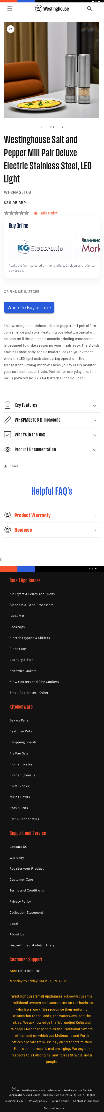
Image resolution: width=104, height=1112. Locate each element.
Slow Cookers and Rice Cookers (34, 681)
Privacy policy (38, 1101)
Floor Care (18, 648)
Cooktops (17, 627)
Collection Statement (26, 912)
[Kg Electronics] (40, 246)
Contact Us (18, 846)
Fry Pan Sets (19, 753)
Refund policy (60, 1101)
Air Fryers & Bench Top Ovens (32, 594)
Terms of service (54, 1108)
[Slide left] (41, 127)
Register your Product (27, 868)
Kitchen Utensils (22, 775)
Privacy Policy (20, 901)
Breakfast (17, 616)
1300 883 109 (29, 970)
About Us (17, 934)
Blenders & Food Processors (32, 605)
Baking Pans (19, 720)
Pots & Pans (19, 808)
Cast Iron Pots (21, 731)
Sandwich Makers (23, 671)
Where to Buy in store (29, 307)
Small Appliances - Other (29, 692)
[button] (9, 8)
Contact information (86, 1101)
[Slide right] (62, 127)
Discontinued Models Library (32, 945)
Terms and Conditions (27, 890)
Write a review (49, 213)
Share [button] (13, 466)
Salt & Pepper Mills (24, 819)
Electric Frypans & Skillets (30, 638)
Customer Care (21, 879)
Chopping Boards (23, 742)
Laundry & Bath (22, 659)
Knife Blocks (19, 786)
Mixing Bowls (20, 797)
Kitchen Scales (21, 764)
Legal (14, 923)
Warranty (17, 857)
